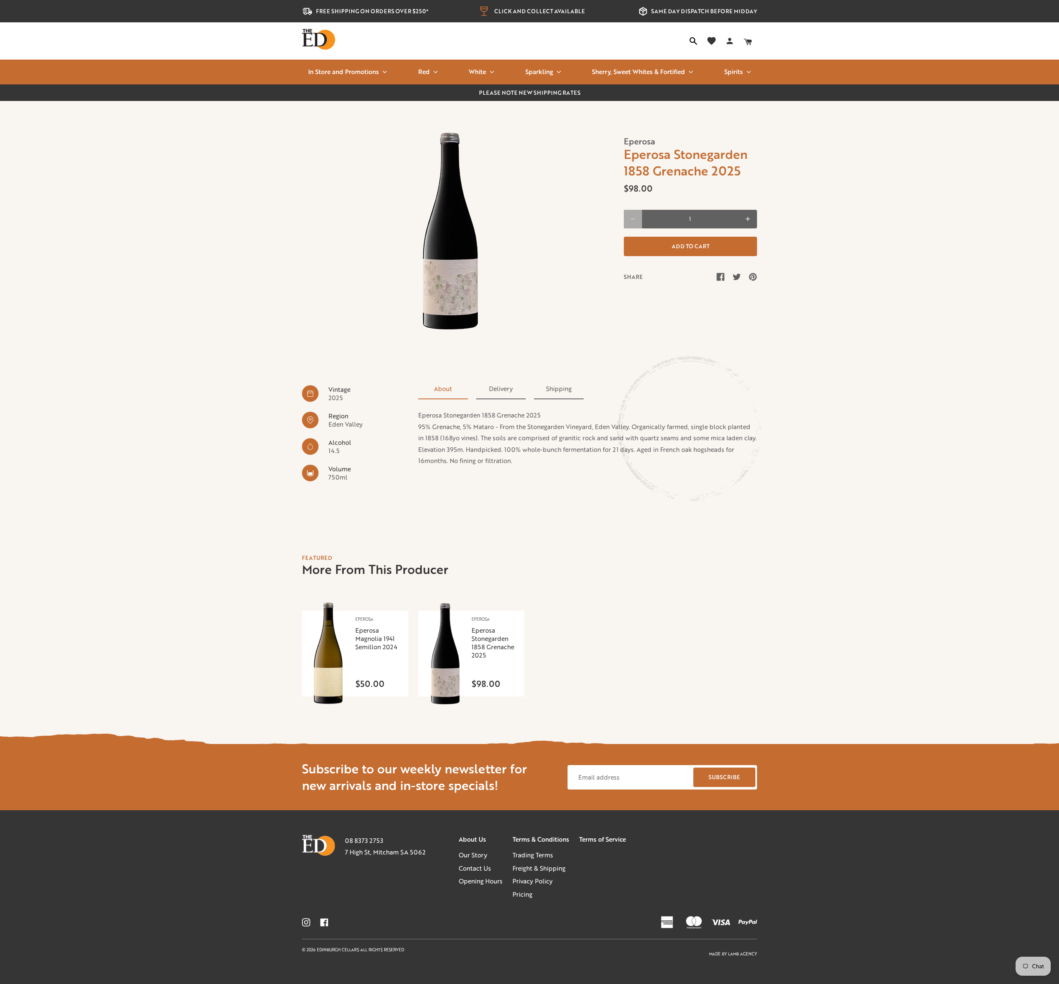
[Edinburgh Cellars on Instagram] (306, 922)
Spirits (733, 71)
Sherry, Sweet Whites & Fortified (638, 71)
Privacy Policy (533, 881)
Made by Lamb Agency (733, 954)
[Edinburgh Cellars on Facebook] (324, 922)
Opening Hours (481, 881)
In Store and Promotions (343, 71)
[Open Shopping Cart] (748, 41)
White (477, 71)
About (443, 388)
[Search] (693, 41)
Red (424, 71)
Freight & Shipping (539, 868)
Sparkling (539, 71)
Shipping (559, 388)
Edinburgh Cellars (338, 950)
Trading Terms (533, 854)
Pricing (522, 894)
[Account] (730, 41)
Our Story (473, 854)
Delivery (501, 388)
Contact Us (475, 868)
